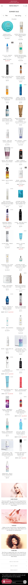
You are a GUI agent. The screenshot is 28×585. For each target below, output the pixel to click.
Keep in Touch (14, 565)
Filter (6, 15)
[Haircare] (14, 541)
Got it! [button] (14, 582)
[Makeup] (14, 516)
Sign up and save (14, 561)
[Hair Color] (14, 490)
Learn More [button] (5, 578)
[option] (14, 2)
